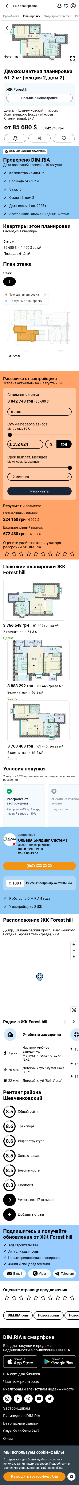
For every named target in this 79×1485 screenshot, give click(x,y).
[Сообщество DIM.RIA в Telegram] (28, 1398)
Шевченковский (31, 110)
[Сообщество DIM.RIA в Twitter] (49, 1398)
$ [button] (51, 444)
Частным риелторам (21, 1381)
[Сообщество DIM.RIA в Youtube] (39, 1398)
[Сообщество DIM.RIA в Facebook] (18, 1398)
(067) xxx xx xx (39, 866)
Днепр (9, 110)
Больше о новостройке (39, 98)
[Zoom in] (74, 944)
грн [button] (64, 444)
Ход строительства (57, 16)
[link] (39, 610)
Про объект (11, 16)
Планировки (31, 16)
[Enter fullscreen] (74, 1010)
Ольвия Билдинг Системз (43, 840)
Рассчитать (39, 491)
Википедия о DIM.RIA (21, 1416)
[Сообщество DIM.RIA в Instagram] (7, 1398)
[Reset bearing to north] (74, 957)
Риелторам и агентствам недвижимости (38, 1389)
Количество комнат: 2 (26, 173)
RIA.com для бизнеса (21, 1374)
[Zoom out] (74, 951)
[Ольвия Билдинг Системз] (9, 839)
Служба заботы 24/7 (21, 1431)
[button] (7, 6)
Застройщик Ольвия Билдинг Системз (39, 214)
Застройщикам (16, 1408)
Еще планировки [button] (25, 6)
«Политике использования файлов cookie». (33, 1467)
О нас (8, 1438)
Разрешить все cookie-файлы (34, 1476)
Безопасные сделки (20, 1423)
